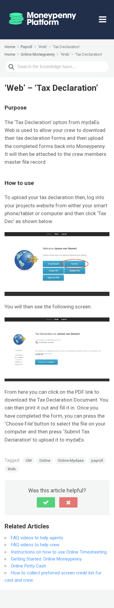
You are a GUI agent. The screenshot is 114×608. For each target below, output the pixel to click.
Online (44, 460)
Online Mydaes (71, 460)
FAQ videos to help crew (35, 544)
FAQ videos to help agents (37, 538)
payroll (97, 460)
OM (29, 460)
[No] (68, 502)
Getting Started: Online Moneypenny (46, 559)
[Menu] (104, 20)
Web (12, 469)
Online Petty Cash (28, 566)
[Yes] (46, 502)
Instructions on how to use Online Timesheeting (59, 552)
